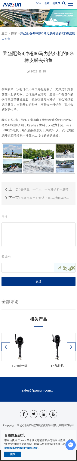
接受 (12, 454)
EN (58, 3)
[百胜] (12, 4)
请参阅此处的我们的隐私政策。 (22, 447)
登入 (38, 3)
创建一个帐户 (52, 3)
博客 (14, 33)
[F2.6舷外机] (19, 347)
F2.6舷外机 (19, 365)
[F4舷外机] (57, 347)
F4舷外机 (57, 365)
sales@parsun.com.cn (38, 390)
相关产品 (38, 319)
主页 (4, 33)
